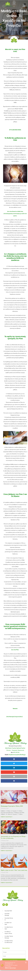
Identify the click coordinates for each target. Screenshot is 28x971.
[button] (25, 962)
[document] (14, 485)
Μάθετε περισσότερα (10, 968)
